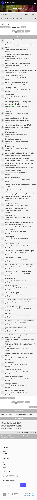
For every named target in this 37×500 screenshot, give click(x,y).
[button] (13, 31)
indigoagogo (14, 180)
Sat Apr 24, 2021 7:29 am (20, 173)
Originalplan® (14, 339)
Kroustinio (13, 379)
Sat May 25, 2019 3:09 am (22, 365)
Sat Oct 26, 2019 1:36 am (26, 274)
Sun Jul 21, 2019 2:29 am (22, 348)
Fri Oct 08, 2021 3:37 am (25, 90)
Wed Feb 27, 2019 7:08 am (22, 393)
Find (23, 485)
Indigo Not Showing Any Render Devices (19, 265)
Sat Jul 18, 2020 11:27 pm (21, 198)
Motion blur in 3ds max (12, 244)
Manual (4, 462)
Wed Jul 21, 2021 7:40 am (21, 148)
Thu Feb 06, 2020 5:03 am (23, 239)
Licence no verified (11, 203)
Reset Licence (10, 215)
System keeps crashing (13, 139)
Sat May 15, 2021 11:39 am (27, 160)
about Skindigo (10, 363)
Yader (12, 323)
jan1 (12, 113)
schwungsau (14, 302)
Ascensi (13, 58)
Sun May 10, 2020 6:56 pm (26, 210)
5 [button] (23, 31)
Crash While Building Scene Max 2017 (18, 272)
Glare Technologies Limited (29, 494)
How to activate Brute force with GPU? (18, 125)
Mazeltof (13, 437)
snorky (13, 288)
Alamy (13, 127)
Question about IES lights (13, 307)
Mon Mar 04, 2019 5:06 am (22, 386)
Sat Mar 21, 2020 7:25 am (21, 232)
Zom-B (13, 97)
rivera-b (13, 260)
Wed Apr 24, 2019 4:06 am (23, 372)
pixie (12, 65)
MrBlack (13, 189)
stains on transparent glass (14, 377)
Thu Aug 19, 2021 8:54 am (22, 120)
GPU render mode (11, 132)
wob (12, 198)
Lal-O (12, 232)
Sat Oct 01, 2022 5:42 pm (21, 72)
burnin (13, 120)
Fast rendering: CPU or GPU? (15, 170)
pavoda (13, 134)
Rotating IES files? (11, 88)
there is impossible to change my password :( (20, 70)
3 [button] (19, 31)
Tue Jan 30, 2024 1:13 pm (22, 58)
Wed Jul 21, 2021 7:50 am (21, 141)
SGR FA (13, 295)
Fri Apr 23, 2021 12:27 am (25, 180)
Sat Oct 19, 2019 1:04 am (22, 281)
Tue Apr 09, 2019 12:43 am (24, 379)
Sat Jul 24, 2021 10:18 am (22, 127)
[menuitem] (5, 14)
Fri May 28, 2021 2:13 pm (24, 155)
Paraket (13, 246)
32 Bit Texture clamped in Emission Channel (20, 321)
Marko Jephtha (15, 160)
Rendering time (10, 237)
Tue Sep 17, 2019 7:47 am (21, 323)
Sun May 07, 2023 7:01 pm (21, 65)
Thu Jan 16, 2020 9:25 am (23, 246)
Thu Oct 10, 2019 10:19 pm (26, 309)
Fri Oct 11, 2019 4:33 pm (25, 302)
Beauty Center (10, 230)
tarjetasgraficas (15, 330)
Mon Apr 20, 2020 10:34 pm (23, 217)
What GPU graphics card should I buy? (18, 63)
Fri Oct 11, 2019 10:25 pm (22, 295)
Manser (13, 85)
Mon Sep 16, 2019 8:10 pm (27, 330)
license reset (9, 146)
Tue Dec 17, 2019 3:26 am (23, 260)
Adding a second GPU (12, 384)
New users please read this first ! (16, 40)
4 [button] (21, 31)
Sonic (12, 393)
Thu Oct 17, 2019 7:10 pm (22, 288)
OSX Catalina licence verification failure (18, 300)
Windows (8, 314)
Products (5, 453)
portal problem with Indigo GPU (15, 208)
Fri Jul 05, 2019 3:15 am (23, 358)
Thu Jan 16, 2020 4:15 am (21, 253)
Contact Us (5, 455)
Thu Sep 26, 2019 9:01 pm (24, 316)
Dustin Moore (14, 267)
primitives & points (11, 286)
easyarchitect (14, 210)
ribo (12, 205)
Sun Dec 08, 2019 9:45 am (26, 267)
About (4, 451)
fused (12, 253)
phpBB (9, 436)
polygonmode (14, 90)
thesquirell (14, 316)
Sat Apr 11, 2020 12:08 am (26, 227)
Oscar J (13, 106)
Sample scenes (10, 94)
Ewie (12, 49)
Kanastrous (14, 155)
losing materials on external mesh (16, 118)
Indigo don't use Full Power (14, 390)
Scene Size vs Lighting (12, 293)
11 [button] (26, 31)
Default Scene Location (13, 258)
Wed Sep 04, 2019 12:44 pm (26, 339)
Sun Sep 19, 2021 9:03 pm (22, 97)
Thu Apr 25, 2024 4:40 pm (21, 49)
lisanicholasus (14, 274)
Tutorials (5, 466)
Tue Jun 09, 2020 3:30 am (21, 205)
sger (12, 72)
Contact (4, 467)
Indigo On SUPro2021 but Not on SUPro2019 (20, 153)
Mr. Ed (13, 348)
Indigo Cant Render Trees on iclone (17, 158)
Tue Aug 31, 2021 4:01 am (22, 106)
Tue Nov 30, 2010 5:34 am (22, 42)
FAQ (4, 464)
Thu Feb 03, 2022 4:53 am (23, 85)
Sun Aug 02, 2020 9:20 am (23, 189)
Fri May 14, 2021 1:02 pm (26, 167)
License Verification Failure (14, 75)
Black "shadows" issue (13, 369)
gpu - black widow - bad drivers (15, 328)
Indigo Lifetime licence (12, 177)
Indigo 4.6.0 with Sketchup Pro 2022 (17, 82)
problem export (10, 279)
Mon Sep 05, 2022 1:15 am (21, 78)
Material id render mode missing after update (20, 251)
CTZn (12, 42)
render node (9, 111)
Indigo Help (5, 24)
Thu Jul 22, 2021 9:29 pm (22, 134)
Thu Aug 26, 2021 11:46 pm (21, 113)
